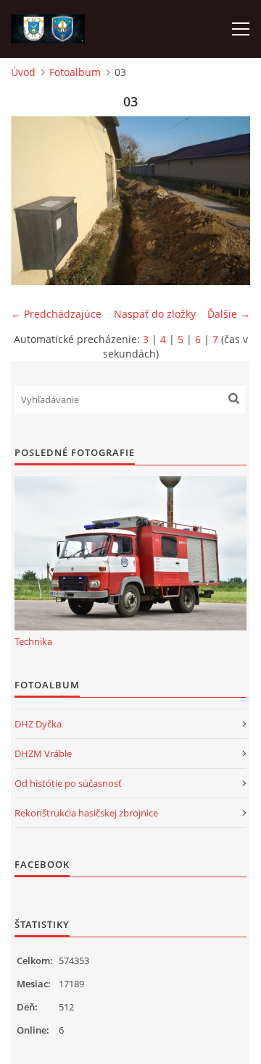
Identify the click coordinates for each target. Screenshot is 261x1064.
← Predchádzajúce (56, 314)
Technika (33, 641)
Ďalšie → (228, 314)
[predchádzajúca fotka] (34, 200)
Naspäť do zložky (155, 314)
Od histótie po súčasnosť (68, 783)
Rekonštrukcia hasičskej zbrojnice (86, 812)
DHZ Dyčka (38, 723)
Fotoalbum (75, 72)
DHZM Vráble (43, 753)
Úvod (23, 72)
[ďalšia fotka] (226, 200)
